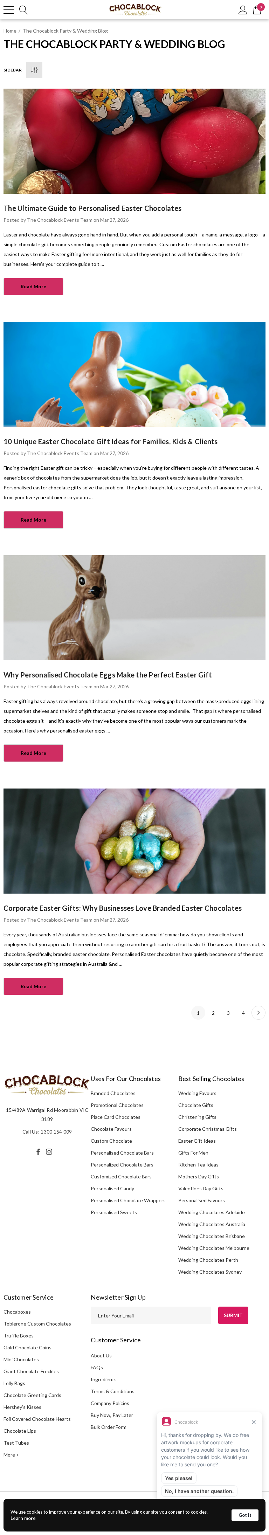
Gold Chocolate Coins (27, 1347)
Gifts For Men (193, 1153)
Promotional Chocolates (117, 1105)
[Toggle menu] (9, 10)
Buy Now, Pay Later (112, 1415)
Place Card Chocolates (115, 1117)
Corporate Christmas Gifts (207, 1129)
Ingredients (104, 1379)
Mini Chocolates (21, 1359)
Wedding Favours (197, 1093)
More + (11, 1455)
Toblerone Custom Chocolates (37, 1324)
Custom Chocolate (111, 1141)
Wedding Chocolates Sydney (210, 1272)
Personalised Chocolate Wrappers (128, 1200)
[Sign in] (243, 9)
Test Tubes (16, 1443)
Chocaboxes (17, 1312)
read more (33, 286)
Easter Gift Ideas (197, 1141)
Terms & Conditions (112, 1391)
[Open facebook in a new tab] (38, 1152)
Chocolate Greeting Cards (32, 1395)
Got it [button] (245, 1515)
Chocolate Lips (20, 1431)
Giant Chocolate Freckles (31, 1371)
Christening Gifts (197, 1117)
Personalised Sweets (114, 1212)
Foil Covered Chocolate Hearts (37, 1419)
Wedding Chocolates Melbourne (213, 1248)
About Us (101, 1355)
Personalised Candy (112, 1188)
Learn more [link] (23, 1518)
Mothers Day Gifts (198, 1176)
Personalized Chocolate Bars (122, 1165)
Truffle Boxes (19, 1335)
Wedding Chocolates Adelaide (211, 1212)
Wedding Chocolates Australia (211, 1224)
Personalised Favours (201, 1200)
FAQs (97, 1367)
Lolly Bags (14, 1383)
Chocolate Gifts (195, 1105)
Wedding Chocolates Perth (208, 1260)
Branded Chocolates (113, 1093)
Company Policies (110, 1403)
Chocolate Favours (111, 1129)
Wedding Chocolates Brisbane (211, 1236)
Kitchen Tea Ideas (198, 1165)
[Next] (258, 1013)
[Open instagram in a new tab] (50, 1152)
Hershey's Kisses (22, 1407)
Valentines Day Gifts (200, 1188)
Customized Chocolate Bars (121, 1176)
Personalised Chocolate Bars (122, 1153)
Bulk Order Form (108, 1427)
